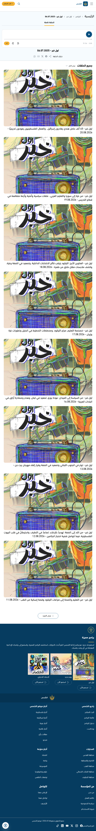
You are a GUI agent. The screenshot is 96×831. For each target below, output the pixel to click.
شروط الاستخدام (87, 809)
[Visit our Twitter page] (73, 826)
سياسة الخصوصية (87, 803)
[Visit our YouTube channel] (68, 826)
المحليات (90, 749)
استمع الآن (84, 687)
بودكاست (90, 728)
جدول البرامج (89, 723)
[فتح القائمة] (91, 3)
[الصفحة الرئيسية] (82, 3)
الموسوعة (43, 766)
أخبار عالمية (43, 728)
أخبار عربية (43, 723)
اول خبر (69, 16)
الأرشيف (44, 803)
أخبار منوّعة (42, 749)
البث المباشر (7, 4)
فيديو (45, 740)
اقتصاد (44, 755)
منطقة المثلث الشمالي (85, 771)
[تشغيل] (89, 34)
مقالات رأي (43, 734)
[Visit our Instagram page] (77, 826)
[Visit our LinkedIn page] (63, 826)
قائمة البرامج (89, 717)
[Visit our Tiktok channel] (58, 826)
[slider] (48, 39)
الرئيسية (89, 16)
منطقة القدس (88, 755)
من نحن (91, 792)
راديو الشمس (88, 706)
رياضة (45, 760)
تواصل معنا (42, 798)
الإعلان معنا (42, 792)
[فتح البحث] (18, 3)
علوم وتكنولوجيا (41, 771)
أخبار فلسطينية (41, 712)
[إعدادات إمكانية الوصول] (5, 825)
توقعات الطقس (41, 777)
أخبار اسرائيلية (42, 717)
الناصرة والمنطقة (87, 760)
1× (7, 43)
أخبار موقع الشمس (38, 706)
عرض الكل (71, 66)
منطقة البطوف (88, 777)
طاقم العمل (89, 798)
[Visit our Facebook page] (81, 826)
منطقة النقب (89, 766)
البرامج (78, 16)
